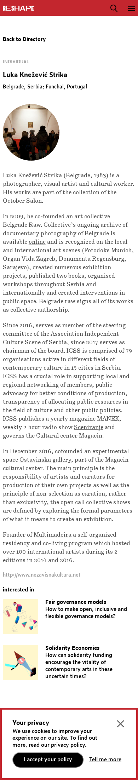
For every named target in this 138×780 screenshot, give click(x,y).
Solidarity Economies (72, 648)
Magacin (90, 436)
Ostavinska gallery (45, 460)
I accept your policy (48, 759)
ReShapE (18, 8)
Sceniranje (88, 427)
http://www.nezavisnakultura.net (42, 575)
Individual (16, 62)
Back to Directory (24, 39)
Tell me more (105, 759)
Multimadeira (52, 535)
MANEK (108, 419)
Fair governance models (75, 602)
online (37, 242)
